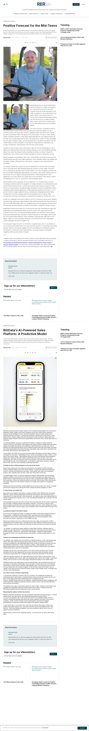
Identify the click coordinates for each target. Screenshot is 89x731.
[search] (7, 4)
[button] (4, 4)
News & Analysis (33, 13)
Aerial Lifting (44, 13)
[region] (44, 728)
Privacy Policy (45, 727)
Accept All (82, 728)
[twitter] (30, 42)
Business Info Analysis (9, 21)
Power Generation (70, 13)
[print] (56, 42)
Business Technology (57, 13)
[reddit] (32, 42)
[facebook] (25, 42)
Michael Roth (7, 37)
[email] (35, 42)
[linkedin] (27, 42)
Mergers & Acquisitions (20, 13)
